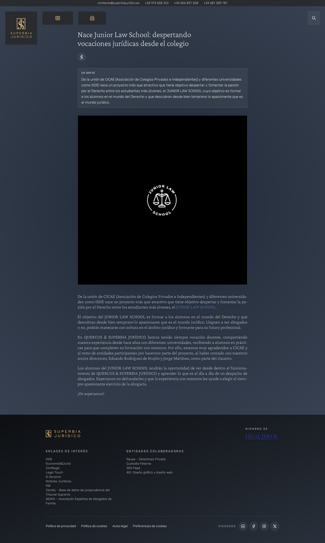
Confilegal (52, 468)
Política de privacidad (61, 526)
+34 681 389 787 (216, 3)
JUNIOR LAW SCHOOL (196, 307)
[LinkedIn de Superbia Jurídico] (243, 526)
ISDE (49, 459)
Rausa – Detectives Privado (146, 459)
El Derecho (53, 477)
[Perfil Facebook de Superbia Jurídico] (253, 526)
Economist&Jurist (58, 463)
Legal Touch (54, 472)
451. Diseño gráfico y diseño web (149, 472)
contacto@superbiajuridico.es (119, 3)
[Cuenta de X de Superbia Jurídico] (274, 526)
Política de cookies (94, 526)
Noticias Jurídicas (58, 481)
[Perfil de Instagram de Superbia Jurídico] (264, 526)
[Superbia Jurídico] (70, 433)
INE (48, 486)
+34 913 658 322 (157, 3)
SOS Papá (133, 468)
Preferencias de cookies (150, 526)
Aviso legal (120, 526)
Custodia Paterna (138, 463)
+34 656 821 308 (186, 3)
